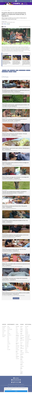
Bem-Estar (8, 327)
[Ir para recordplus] (12, 382)
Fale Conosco (12, 386)
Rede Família (26, 346)
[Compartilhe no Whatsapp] (6, 23)
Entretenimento (11, 324)
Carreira (26, 327)
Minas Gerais (17, 346)
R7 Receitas (8, 343)
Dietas (8, 332)
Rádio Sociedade (27, 336)
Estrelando (8, 333)
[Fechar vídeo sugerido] (29, 29)
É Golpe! (17, 340)
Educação (17, 338)
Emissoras (26, 330)
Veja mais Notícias (16, 298)
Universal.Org (27, 352)
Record (2, 10)
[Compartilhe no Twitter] (2, 23)
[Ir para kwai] (18, 380)
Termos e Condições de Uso (21, 386)
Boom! (21, 343)
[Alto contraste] (2, 26)
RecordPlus (26, 333)
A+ (3, 26)
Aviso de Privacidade (9, 389)
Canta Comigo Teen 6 (22, 348)
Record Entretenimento (28, 339)
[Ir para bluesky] (12, 380)
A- (5, 26)
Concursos (17, 333)
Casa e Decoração (9, 329)
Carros (17, 330)
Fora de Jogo (4, 330)
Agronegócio (17, 326)
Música (8, 340)
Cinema (8, 330)
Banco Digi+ (26, 326)
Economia (17, 337)
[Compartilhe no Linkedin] (5, 23)
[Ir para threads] (20, 380)
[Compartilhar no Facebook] (3, 23)
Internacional (17, 345)
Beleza (8, 326)
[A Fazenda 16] (16, 3)
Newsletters (26, 332)
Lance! (3, 333)
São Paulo (17, 353)
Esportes (4, 324)
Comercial (26, 329)
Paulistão (3, 336)
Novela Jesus (22, 366)
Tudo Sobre (17, 358)
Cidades (17, 332)
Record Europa (27, 340)
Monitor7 (17, 348)
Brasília (17, 329)
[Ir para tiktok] (14, 382)
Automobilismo (4, 326)
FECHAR (16, 391)
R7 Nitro (8, 342)
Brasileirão (3, 327)
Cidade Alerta (22, 352)
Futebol (3, 332)
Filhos (8, 336)
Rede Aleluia (26, 345)
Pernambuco (17, 349)
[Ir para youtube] (20, 382)
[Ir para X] (16, 382)
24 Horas (9, 10)
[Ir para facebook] (14, 380)
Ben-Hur (21, 342)
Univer (26, 349)
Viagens (8, 346)
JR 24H (17, 324)
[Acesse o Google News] (7, 23)
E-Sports (3, 329)
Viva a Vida (8, 349)
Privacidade (15, 386)
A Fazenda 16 (5, 10)
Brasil (16, 327)
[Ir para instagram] (16, 380)
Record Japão (27, 342)
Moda (8, 339)
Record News (27, 343)
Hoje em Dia (22, 362)
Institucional (28, 324)
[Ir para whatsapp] (18, 382)
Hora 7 (17, 341)
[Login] (30, 1)
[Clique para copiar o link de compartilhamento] (9, 23)
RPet (8, 345)
